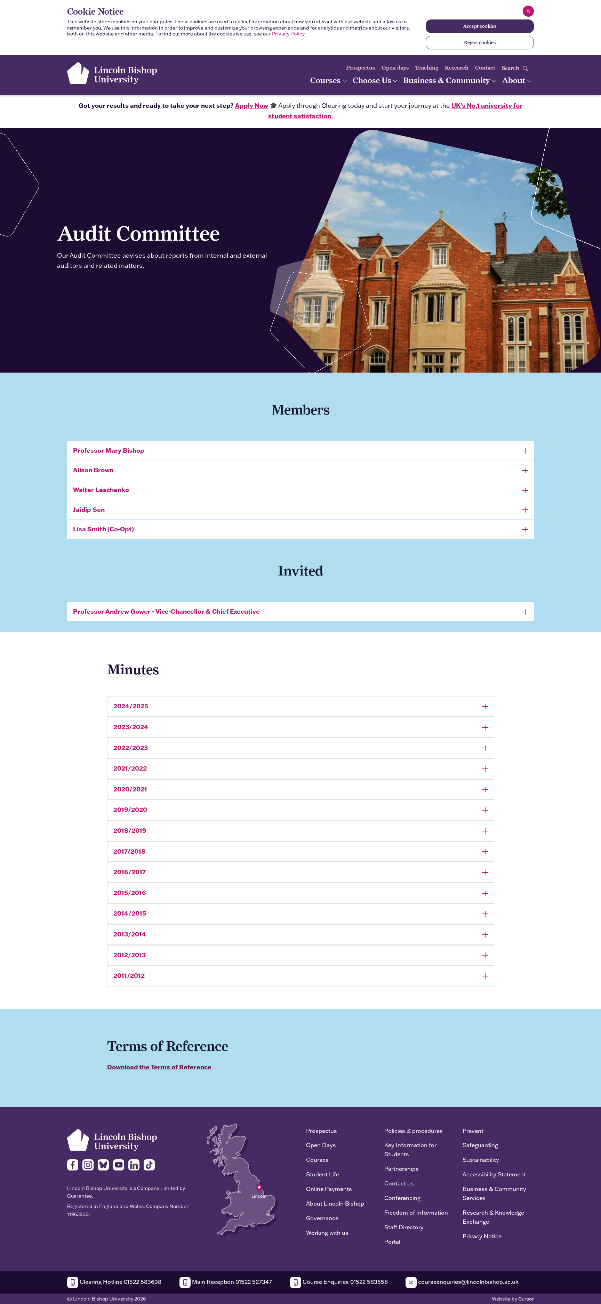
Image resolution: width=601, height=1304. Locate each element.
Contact (485, 67)
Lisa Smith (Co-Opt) (103, 529)
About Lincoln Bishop (335, 1203)
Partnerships (401, 1168)
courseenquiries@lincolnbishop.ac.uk (468, 1281)
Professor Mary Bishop (108, 450)
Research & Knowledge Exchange (493, 1217)
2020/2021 (130, 789)
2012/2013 (129, 955)
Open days (395, 67)
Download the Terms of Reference (159, 1067)
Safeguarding (480, 1145)
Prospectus (360, 67)
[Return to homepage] (112, 73)
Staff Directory (404, 1227)
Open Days (321, 1145)
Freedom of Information (416, 1212)
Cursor (526, 1299)
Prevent (473, 1130)
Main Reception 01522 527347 (231, 1281)
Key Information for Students (410, 1149)
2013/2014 (129, 934)
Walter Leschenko (101, 489)
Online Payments (329, 1188)
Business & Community (447, 80)
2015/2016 (129, 892)
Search (511, 68)
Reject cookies (480, 42)
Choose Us (373, 80)
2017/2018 (129, 851)
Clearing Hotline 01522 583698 (119, 1281)
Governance (322, 1218)
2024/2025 (130, 706)
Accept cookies (479, 26)
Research (456, 67)
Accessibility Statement (494, 1174)
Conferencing (402, 1197)
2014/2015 (129, 913)
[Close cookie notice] (528, 11)
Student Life (322, 1174)
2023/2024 (130, 727)
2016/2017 (129, 872)
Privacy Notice (482, 1236)
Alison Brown (93, 470)
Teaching (427, 67)
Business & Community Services (494, 1193)
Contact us (399, 1183)
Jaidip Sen (89, 509)
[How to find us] (242, 1180)
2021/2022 (130, 768)
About (514, 80)
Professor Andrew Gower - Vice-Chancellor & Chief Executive (166, 611)
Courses (326, 80)
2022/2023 (130, 747)
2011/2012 (129, 975)
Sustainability (481, 1159)
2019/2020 (130, 809)
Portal (392, 1241)
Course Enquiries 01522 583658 (344, 1281)
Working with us (327, 1232)
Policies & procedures (413, 1130)
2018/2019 (129, 830)
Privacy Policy (288, 34)
